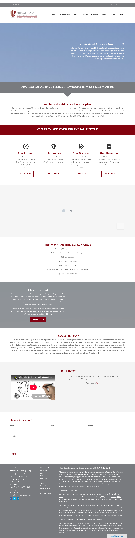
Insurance (43, 478)
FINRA (113, 497)
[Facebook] (18, 5)
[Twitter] (13, 5)
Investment (44, 473)
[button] (64, 15)
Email (52, 425)
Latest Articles (45, 488)
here (98, 383)
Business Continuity (95, 519)
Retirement (44, 471)
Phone (90, 425)
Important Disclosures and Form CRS (72, 519)
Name (12, 425)
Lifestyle (43, 486)
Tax (41, 481)
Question (13, 436)
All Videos (44, 491)
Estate (42, 476)
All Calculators (45, 493)
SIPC (119, 497)
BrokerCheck (105, 468)
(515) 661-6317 (118, 4)
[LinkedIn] (16, 5)
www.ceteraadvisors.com (113, 515)
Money (42, 483)
